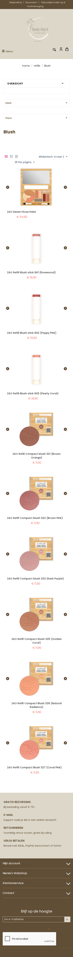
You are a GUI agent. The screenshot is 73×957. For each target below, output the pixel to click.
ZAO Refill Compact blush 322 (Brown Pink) (35, 518)
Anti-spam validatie (36, 929)
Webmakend (61, 952)
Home (26, 65)
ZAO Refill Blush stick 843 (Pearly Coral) (32, 393)
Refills (37, 65)
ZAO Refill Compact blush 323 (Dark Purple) (35, 578)
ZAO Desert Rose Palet (21, 212)
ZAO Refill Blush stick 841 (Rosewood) (31, 272)
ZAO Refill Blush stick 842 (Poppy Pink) (31, 333)
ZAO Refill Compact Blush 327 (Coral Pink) (34, 767)
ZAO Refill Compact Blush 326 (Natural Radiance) (37, 705)
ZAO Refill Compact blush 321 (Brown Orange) (37, 455)
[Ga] (67, 919)
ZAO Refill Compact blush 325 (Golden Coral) (37, 640)
